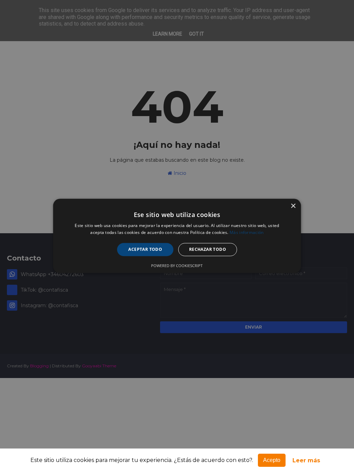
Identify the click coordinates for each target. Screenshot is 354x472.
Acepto (271, 460)
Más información (247, 233)
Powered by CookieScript (177, 265)
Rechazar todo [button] (207, 249)
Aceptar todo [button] (145, 249)
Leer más (306, 460)
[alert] (177, 236)
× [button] (293, 206)
